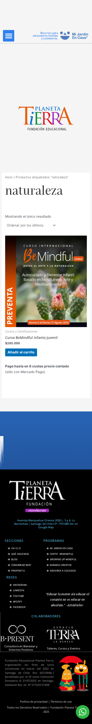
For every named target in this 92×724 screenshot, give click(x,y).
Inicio (9, 177)
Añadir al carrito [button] (21, 352)
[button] (8, 36)
